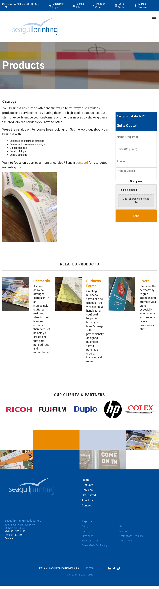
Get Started (89, 495)
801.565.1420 (16, 535)
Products (87, 484)
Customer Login (58, 5)
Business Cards (90, 540)
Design (85, 526)
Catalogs (87, 531)
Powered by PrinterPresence (79, 575)
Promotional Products (131, 535)
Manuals (123, 531)
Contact (87, 505)
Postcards (41, 281)
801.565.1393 (18, 531)
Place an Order (100, 5)
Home (85, 479)
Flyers (145, 281)
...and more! (125, 540)
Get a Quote (121, 5)
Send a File (80, 5)
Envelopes (87, 535)
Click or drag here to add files (136, 200)
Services (87, 490)
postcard (82, 162)
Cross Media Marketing (94, 545)
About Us (87, 500)
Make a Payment (142, 5)
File (132, 181)
